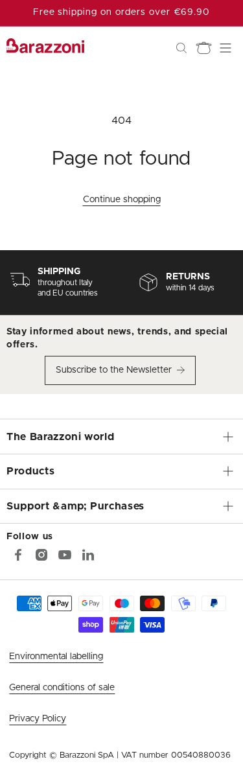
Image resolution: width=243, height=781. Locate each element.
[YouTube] (64, 554)
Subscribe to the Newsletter (114, 370)
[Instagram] (41, 554)
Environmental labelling (56, 656)
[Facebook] (18, 554)
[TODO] (88, 554)
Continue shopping (122, 199)
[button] (181, 48)
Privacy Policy (37, 718)
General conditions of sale (62, 687)
